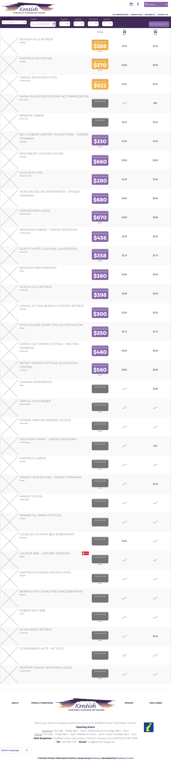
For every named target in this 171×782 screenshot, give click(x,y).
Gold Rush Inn (31, 172)
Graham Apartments (36, 382)
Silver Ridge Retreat (36, 629)
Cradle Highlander (35, 401)
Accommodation (120, 15)
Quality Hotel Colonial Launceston (48, 248)
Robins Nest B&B (32, 610)
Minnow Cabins (32, 115)
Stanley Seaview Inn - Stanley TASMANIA (50, 477)
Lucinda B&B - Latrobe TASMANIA (45, 553)
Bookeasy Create (125, 758)
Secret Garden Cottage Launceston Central (48, 365)
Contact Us (162, 15)
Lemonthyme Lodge (35, 210)
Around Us (150, 15)
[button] (159, 24)
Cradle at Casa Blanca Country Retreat (52, 305)
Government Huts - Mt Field (42, 648)
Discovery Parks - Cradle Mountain (48, 439)
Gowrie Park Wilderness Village (45, 420)
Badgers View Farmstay (38, 267)
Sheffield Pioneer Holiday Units (45, 572)
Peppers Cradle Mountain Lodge (46, 667)
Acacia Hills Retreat (36, 286)
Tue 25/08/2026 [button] (40, 24)
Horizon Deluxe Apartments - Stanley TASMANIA (50, 193)
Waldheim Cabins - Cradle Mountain (48, 229)
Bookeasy (96, 758)
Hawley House (31, 496)
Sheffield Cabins (33, 458)
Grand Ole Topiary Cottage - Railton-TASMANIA (49, 345)
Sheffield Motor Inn (36, 58)
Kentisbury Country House (41, 153)
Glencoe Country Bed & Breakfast (47, 534)
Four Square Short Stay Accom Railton (51, 324)
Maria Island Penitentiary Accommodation (54, 96)
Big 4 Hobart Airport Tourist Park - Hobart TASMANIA (54, 136)
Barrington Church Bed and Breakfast (51, 591)
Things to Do (136, 15)
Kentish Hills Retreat (36, 39)
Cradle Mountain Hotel (39, 77)
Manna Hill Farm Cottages (40, 515)
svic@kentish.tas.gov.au (101, 741)
